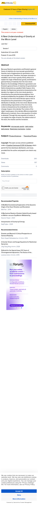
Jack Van (4, 44)
